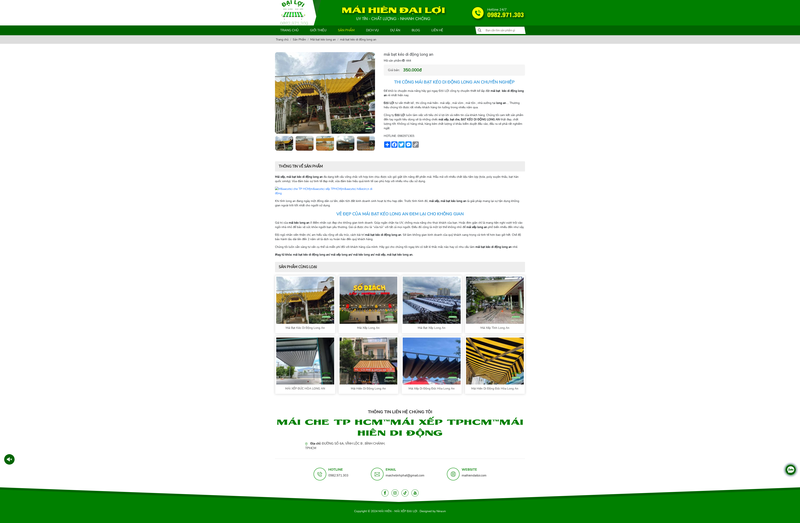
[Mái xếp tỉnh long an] (495, 300)
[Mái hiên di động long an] (369, 361)
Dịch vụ (372, 30)
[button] (372, 143)
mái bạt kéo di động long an (305, 328)
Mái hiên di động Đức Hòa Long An (494, 389)
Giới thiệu (318, 30)
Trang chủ (289, 30)
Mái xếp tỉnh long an (494, 328)
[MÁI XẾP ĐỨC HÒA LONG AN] (305, 361)
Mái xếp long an (368, 328)
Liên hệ (437, 30)
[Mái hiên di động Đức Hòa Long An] (495, 361)
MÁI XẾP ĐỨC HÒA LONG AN (305, 389)
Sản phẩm (346, 30)
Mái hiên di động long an (368, 389)
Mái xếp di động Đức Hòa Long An (432, 389)
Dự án (395, 30)
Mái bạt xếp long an (431, 328)
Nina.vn (441, 511)
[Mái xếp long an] (369, 300)
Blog (416, 30)
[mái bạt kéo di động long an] (284, 143)
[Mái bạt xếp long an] (432, 300)
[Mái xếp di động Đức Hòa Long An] (432, 361)
